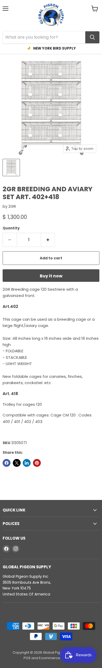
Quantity (11, 228)
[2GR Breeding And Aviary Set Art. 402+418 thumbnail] (11, 167)
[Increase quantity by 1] (48, 240)
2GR (12, 206)
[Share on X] (17, 463)
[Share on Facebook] (6, 463)
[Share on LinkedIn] (27, 463)
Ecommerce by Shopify (58, 657)
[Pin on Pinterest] (37, 463)
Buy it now (51, 276)
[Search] (92, 37)
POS (27, 657)
